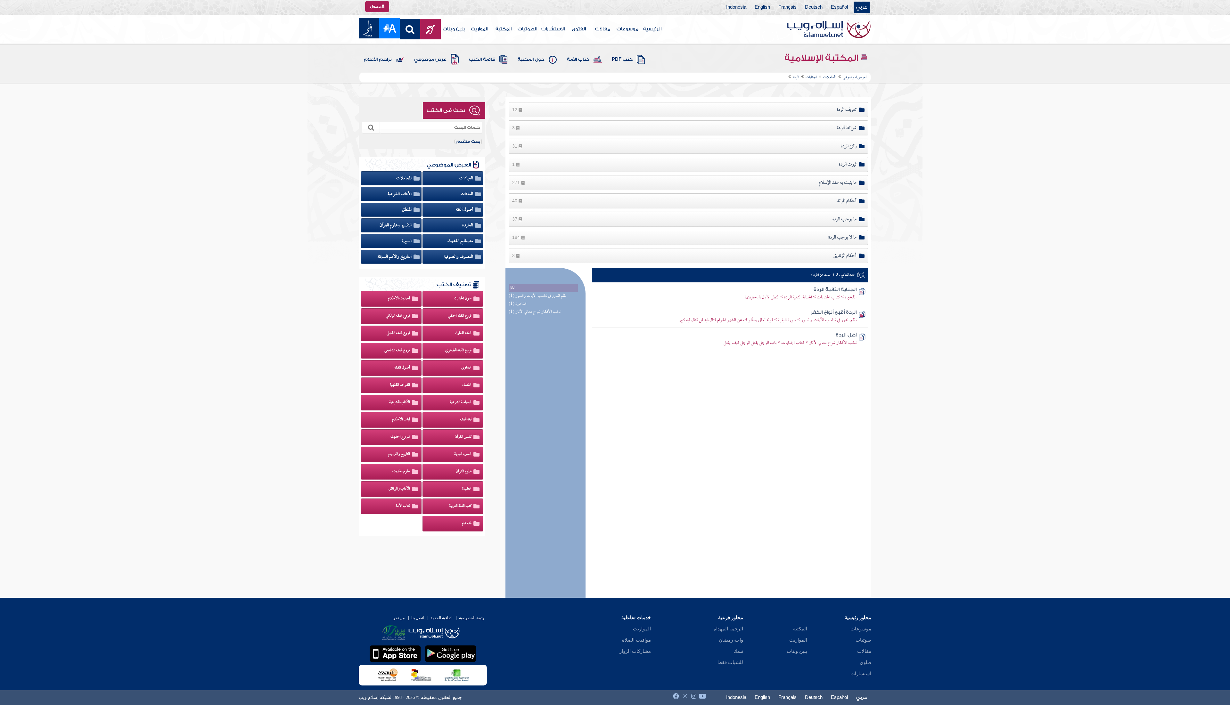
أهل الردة (846, 335)
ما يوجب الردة (844, 219)
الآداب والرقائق (399, 489)
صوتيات (863, 640)
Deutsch (814, 7)
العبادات (466, 178)
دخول (375, 6)
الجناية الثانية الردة (835, 289)
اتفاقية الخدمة (441, 618)
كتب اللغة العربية (460, 506)
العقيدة (468, 225)
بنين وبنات (454, 29)
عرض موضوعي (430, 59)
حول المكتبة (531, 59)
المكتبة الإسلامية (822, 58)
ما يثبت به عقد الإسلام (838, 183)
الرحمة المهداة (728, 628)
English (762, 7)
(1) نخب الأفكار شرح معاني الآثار (535, 312)
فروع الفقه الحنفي (460, 316)
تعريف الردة (847, 110)
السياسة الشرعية (461, 402)
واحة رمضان (731, 640)
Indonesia (736, 7)
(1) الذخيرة (518, 304)
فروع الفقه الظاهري (458, 350)
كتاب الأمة (578, 59)
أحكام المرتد (847, 201)
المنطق (407, 210)
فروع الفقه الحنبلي (398, 333)
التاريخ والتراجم (399, 454)
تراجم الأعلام (378, 59)
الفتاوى (466, 368)
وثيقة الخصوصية (471, 618)
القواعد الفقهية (400, 385)
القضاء (467, 385)
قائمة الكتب (482, 59)
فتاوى (865, 662)
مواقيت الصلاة (636, 640)
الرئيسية (652, 29)
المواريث (479, 29)
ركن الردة (849, 146)
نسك (738, 651)
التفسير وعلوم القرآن (396, 225)
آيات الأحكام (401, 420)
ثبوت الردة (848, 164)
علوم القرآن (464, 471)
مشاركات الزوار (635, 651)
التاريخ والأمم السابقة (395, 257)
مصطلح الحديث (460, 241)
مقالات (602, 29)
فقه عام (467, 523)
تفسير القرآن (463, 437)
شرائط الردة (847, 128)
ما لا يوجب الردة (842, 237)
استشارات (860, 673)
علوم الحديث (401, 471)
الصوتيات (527, 29)
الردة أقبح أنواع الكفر (834, 312)
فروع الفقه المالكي (398, 316)
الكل (512, 288)
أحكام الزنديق (845, 256)
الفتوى (579, 29)
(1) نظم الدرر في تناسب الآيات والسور (537, 296)
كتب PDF (622, 59)
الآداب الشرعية (400, 194)
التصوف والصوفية (459, 257)
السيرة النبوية (463, 454)
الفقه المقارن (463, 333)
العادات (467, 194)
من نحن (398, 618)
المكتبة (504, 29)
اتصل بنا (417, 618)
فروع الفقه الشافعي (397, 350)
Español (839, 7)
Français (787, 7)
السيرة (407, 241)
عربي (861, 7)
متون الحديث (463, 299)
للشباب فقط (730, 662)
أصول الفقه (464, 210)
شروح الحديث (400, 437)
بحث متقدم (468, 141)
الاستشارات (553, 29)
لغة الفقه (466, 420)
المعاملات (404, 178)
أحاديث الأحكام (399, 299)
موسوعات (627, 29)
